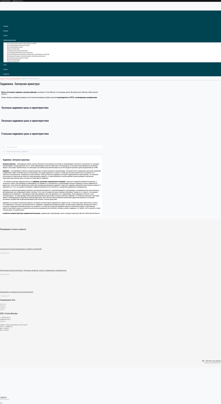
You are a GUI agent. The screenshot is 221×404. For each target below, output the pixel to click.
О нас (5, 64)
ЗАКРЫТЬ (3, 397)
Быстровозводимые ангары (15, 47)
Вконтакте (3, 304)
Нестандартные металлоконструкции (17, 58)
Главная (5, 26)
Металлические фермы (13, 59)
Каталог (5, 30)
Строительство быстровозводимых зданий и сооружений (21, 249)
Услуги (5, 35)
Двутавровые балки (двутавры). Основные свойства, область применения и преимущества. (33, 270)
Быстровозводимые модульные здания (18, 45)
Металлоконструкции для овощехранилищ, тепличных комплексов (26, 56)
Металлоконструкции (9, 40)
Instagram (3, 306)
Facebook (2, 307)
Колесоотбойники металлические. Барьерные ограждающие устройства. (28, 54)
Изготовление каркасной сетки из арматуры (20, 52)
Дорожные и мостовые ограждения (17, 50)
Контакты (6, 74)
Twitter (2, 309)
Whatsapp (3, 321)
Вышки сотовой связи (13, 49)
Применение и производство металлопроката (16, 292)
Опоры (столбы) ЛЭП (13, 61)
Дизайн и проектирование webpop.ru (212, 362)
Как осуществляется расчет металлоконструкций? (21, 43)
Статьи (5, 69)
